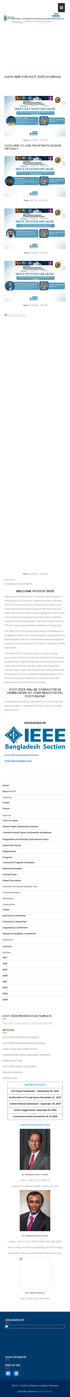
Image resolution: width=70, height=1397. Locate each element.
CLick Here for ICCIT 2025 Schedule (32, 77)
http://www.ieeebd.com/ (18, 760)
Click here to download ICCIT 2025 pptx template (27, 1023)
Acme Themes (44, 1391)
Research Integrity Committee (19, 933)
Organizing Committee (15, 927)
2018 (5, 963)
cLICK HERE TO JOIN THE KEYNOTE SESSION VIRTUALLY (32, 147)
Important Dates (12, 845)
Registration (9, 851)
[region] (35, 44)
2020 (5, 975)
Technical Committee (14, 921)
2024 (5, 999)
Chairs (6, 909)
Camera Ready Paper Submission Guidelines (27, 832)
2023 (5, 993)
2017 (5, 957)
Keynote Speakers (12, 868)
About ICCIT (9, 791)
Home (6, 785)
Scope (6, 802)
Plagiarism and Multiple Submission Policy (26, 839)
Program (7, 857)
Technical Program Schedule (18, 862)
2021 (5, 981)
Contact (7, 946)
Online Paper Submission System (20, 826)
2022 (5, 987)
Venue (6, 808)
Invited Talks (10, 874)
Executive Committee (14, 915)
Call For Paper (10, 820)
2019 (5, 969)
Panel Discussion (12, 880)
